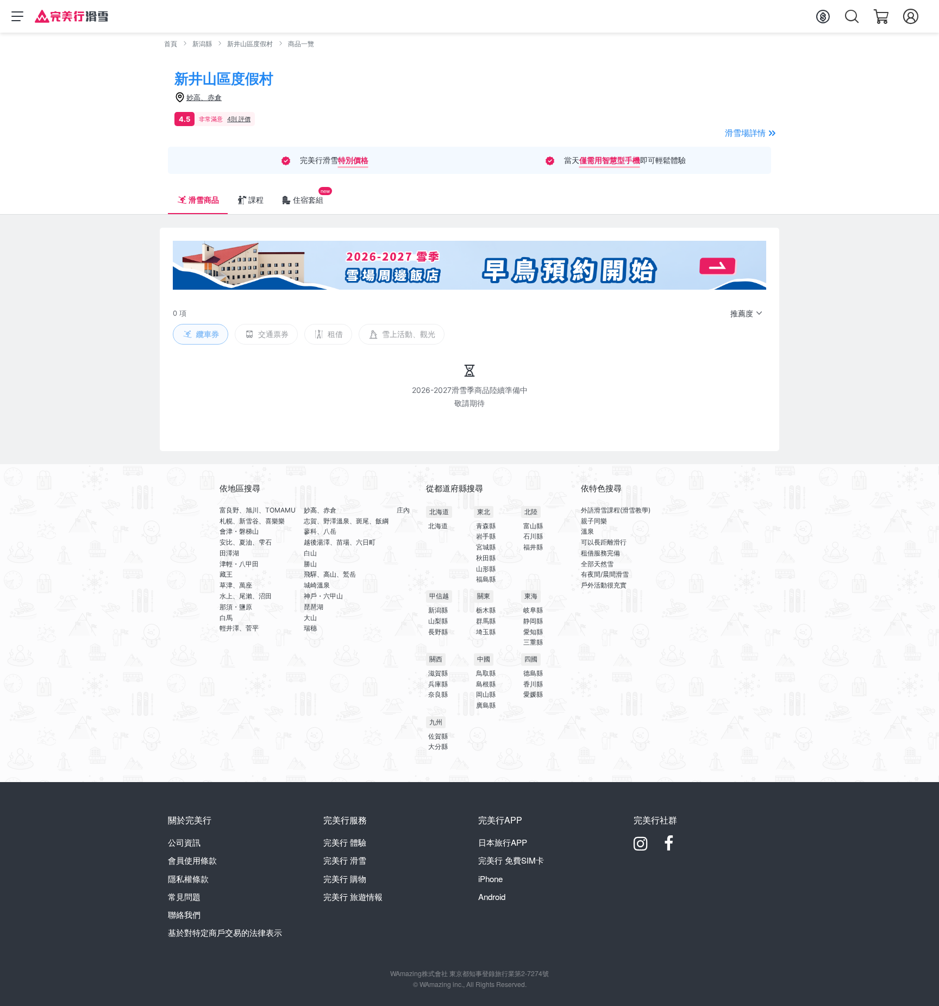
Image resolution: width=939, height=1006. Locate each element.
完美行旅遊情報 (353, 896)
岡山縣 (486, 694)
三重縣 (533, 642)
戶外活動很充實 (604, 585)
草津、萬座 (236, 585)
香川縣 (533, 684)
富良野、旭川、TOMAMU (258, 510)
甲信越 (439, 596)
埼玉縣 (486, 632)
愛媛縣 (533, 694)
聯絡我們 (184, 914)
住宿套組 (308, 199)
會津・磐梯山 (239, 531)
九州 (435, 722)
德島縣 (533, 673)
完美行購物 (344, 878)
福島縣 (486, 579)
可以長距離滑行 (604, 542)
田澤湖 (229, 553)
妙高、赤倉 (320, 510)
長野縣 (438, 632)
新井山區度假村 (250, 44)
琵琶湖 (313, 607)
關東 (483, 596)
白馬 (226, 618)
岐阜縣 (533, 610)
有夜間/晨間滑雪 (605, 574)
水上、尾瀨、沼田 (246, 596)
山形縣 (486, 569)
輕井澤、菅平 (239, 628)
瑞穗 (310, 628)
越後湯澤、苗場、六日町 (339, 542)
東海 (530, 596)
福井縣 (533, 547)
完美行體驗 (344, 842)
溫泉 (587, 531)
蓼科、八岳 (320, 531)
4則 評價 (239, 119)
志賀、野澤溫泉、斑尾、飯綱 (346, 521)
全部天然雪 (597, 564)
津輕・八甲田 (239, 564)
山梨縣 (438, 621)
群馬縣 (486, 621)
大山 (310, 618)
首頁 (170, 44)
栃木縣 (486, 610)
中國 (483, 659)
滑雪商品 (204, 199)
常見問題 (184, 896)
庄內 (403, 510)
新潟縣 (202, 44)
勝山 (310, 564)
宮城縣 (486, 547)
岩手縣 (486, 536)
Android (491, 896)
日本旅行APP (502, 842)
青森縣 (486, 526)
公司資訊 (184, 842)
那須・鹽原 (236, 607)
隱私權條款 (188, 878)
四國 (530, 659)
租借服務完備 (600, 553)
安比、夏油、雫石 (246, 542)
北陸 (530, 512)
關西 (435, 659)
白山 (310, 553)
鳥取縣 (486, 673)
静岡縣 (533, 621)
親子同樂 (594, 521)
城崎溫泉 (317, 585)
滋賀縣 (438, 673)
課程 (256, 199)
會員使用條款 (192, 860)
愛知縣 (533, 632)
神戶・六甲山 (323, 596)
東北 (483, 512)
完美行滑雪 (344, 860)
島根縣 (486, 684)
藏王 (226, 574)
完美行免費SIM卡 (511, 860)
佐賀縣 (438, 736)
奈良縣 (438, 694)
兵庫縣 (438, 684)
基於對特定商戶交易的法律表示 (225, 932)
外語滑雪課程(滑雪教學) (615, 510)
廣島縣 (486, 705)
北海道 (439, 512)
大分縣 (438, 746)
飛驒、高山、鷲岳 (330, 574)
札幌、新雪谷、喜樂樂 (252, 521)
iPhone (490, 878)
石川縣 (533, 536)
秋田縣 (486, 558)
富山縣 (533, 526)
